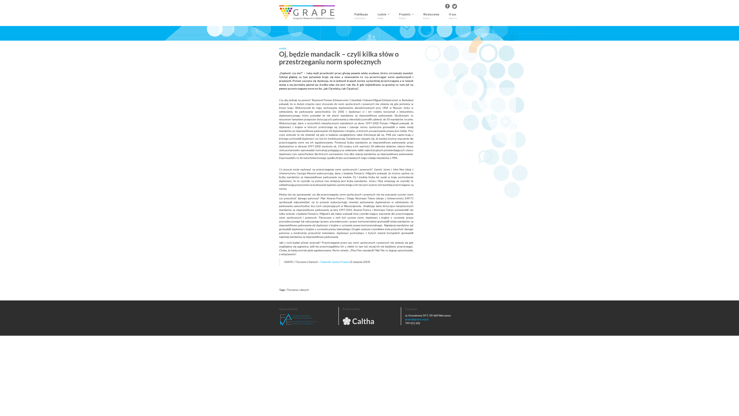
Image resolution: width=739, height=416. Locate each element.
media (282, 48)
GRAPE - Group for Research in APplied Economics (447, 6)
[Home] (308, 12)
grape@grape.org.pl (417, 319)
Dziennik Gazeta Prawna (335, 261)
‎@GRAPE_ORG (454, 6)
